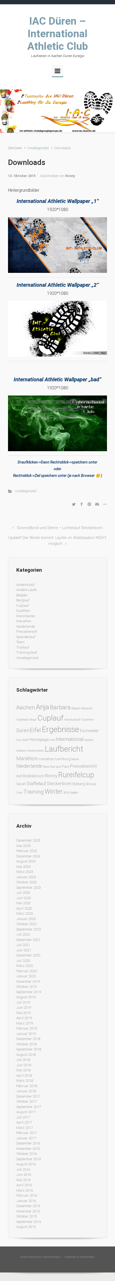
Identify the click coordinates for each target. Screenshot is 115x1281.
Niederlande (25, 626)
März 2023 (24, 913)
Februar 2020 (26, 971)
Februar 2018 (26, 1086)
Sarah (21, 784)
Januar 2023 (26, 919)
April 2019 (24, 1018)
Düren (22, 730)
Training (33, 791)
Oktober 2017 (26, 1101)
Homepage (39, 739)
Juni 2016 (23, 1175)
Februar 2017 (26, 1133)
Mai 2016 (23, 1180)
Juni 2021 (23, 950)
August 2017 (26, 1112)
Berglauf (22, 600)
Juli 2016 (23, 1169)
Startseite (15, 148)
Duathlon (23, 611)
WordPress (87, 1257)
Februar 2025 (26, 851)
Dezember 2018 (28, 1039)
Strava (91, 784)
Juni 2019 (23, 1007)
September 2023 (28, 888)
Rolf (19, 776)
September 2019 (28, 992)
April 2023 (24, 908)
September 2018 (28, 1049)
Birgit (33, 719)
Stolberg (78, 784)
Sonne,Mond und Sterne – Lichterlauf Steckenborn (59, 528)
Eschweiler (89, 730)
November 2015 (28, 1211)
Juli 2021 (23, 945)
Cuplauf (22, 606)
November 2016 (28, 1149)
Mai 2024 (23, 867)
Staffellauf (36, 783)
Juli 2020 (23, 961)
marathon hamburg (54, 759)
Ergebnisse (60, 729)
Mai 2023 (23, 903)
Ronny (70, 176)
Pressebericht (26, 632)
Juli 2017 (23, 1117)
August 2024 (26, 861)
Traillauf (22, 647)
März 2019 (24, 1023)
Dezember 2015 (28, 1206)
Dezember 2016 (28, 1143)
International (70, 739)
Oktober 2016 (26, 1154)
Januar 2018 (26, 1091)
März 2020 (24, 966)
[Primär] (57, 71)
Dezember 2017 (28, 1096)
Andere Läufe (26, 590)
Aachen (25, 707)
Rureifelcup (76, 775)
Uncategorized (38, 148)
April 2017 (24, 1122)
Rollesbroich (33, 776)
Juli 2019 (23, 1002)
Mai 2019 (23, 1013)
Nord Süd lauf (52, 766)
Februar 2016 (26, 1195)
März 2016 (24, 1190)
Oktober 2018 (26, 1044)
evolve (24, 1257)
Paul (65, 766)
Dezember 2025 (28, 840)
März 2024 (24, 872)
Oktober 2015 (26, 1216)
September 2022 (28, 929)
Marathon (23, 621)
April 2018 (24, 1075)
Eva (18, 740)
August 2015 (26, 1227)
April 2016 (24, 1185)
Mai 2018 (23, 1070)
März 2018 (24, 1081)
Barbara (60, 707)
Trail (19, 792)
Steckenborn (59, 783)
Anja (42, 707)
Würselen (70, 792)
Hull (52, 740)
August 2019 (26, 997)
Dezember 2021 (28, 940)
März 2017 (24, 1128)
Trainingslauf (26, 652)
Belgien (21, 595)
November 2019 (28, 981)
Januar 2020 (26, 976)
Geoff (25, 740)
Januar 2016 (26, 1201)
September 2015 (28, 1222)
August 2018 (26, 1055)
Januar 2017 (26, 1138)
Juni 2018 (23, 1065)
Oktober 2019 (26, 987)
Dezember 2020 (28, 955)
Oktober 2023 (26, 882)
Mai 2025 (23, 846)
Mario (75, 759)
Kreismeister (25, 616)
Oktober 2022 (26, 924)
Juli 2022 (23, 934)
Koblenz (21, 750)
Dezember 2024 (28, 856)
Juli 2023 (23, 893)
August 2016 (26, 1164)
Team (20, 642)
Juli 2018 (23, 1060)
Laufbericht (64, 748)
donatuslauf (72, 719)
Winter (54, 791)
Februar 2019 (26, 1028)
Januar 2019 (26, 1034)
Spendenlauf (25, 637)
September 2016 (28, 1159)
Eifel (35, 730)
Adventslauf (25, 585)
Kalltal (89, 740)
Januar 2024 (26, 877)
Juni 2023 (23, 898)
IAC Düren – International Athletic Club (57, 33)
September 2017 (28, 1107)
